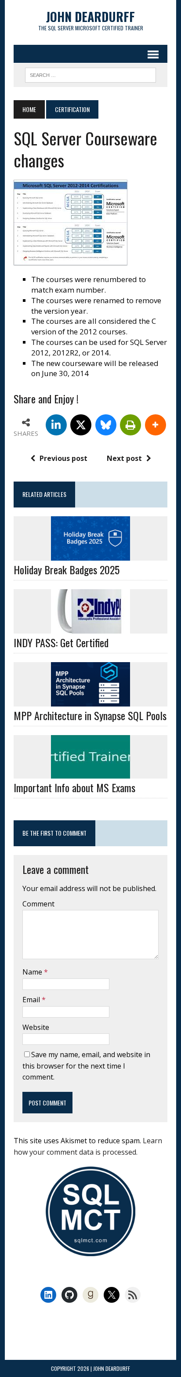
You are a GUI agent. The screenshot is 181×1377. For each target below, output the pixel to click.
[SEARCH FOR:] (90, 74)
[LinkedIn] (56, 424)
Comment (38, 904)
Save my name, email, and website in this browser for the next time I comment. (86, 1066)
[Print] (130, 424)
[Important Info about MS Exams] (90, 773)
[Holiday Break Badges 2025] (90, 554)
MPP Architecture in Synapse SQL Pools (90, 715)
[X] (80, 424)
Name (33, 972)
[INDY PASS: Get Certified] (90, 627)
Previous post (63, 458)
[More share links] (155, 424)
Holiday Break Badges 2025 (66, 569)
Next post (124, 458)
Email (32, 999)
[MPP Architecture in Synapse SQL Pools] (90, 701)
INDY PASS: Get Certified (61, 642)
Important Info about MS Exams (74, 787)
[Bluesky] (105, 424)
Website (35, 1027)
